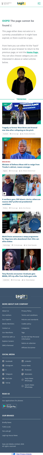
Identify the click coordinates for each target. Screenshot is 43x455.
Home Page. (32, 52)
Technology (6, 245)
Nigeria (5, 171)
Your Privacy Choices (24, 454)
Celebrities (6, 280)
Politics (5, 208)
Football (5, 134)
